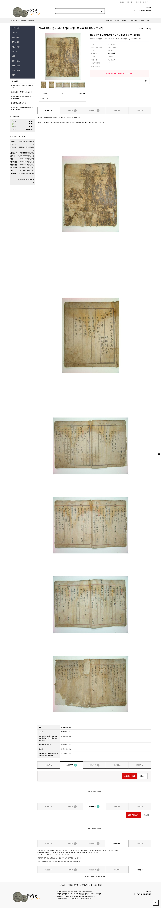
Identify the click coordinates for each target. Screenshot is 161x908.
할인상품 (31, 20)
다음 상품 (81, 93)
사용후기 (125, 20)
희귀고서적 (16, 47)
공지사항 (109, 20)
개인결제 (134, 20)
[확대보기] (63, 93)
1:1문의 (141, 20)
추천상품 (23, 20)
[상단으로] (156, 903)
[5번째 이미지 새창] (74, 85)
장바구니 (147, 2)
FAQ (148, 20)
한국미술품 (16, 61)
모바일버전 (98, 885)
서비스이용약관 (73, 885)
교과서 (14, 51)
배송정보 (117, 110)
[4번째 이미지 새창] (66, 85)
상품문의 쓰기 (133, 815)
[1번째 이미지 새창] (43, 85)
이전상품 (44, 93)
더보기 (142, 776)
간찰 (13, 56)
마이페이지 (137, 2)
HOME (141, 29)
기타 (13, 75)
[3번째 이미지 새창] (59, 85)
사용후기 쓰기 (129, 776)
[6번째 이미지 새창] (81, 85)
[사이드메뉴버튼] (159, 454)
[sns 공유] (83, 99)
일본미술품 (16, 66)
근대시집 (15, 42)
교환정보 (139, 110)
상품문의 (94, 110)
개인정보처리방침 (86, 885)
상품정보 (48, 110)
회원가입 (129, 2)
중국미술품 (16, 70)
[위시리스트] (145, 81)
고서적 (14, 33)
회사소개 (62, 885)
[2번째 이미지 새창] (51, 85)
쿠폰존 (117, 20)
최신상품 (14, 20)
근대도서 (15, 37)
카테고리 (17, 28)
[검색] (102, 11)
